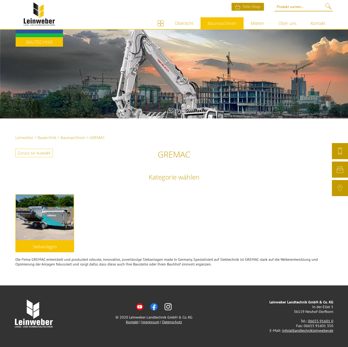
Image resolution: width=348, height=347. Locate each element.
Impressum (150, 322)
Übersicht (184, 23)
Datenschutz (172, 322)
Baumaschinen (222, 23)
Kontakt (318, 23)
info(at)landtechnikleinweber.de (307, 330)
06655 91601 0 (320, 321)
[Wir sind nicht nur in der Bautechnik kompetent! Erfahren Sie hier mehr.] (160, 23)
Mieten (257, 23)
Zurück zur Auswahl (34, 153)
